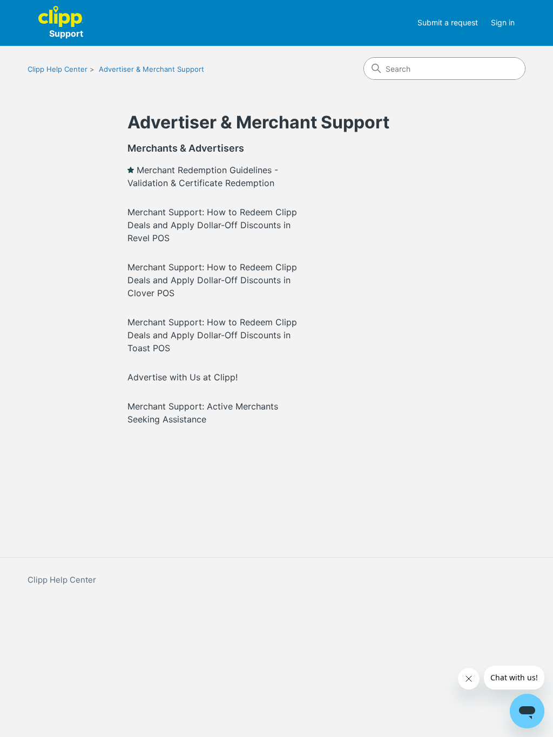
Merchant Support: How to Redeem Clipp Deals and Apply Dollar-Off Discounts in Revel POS (212, 225)
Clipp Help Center (57, 69)
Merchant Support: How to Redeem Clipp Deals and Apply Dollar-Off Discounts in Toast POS (212, 335)
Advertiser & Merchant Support (151, 69)
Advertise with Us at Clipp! (182, 377)
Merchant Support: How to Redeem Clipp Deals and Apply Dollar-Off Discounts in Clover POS (212, 280)
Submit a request (447, 22)
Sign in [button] (503, 22)
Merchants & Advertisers (185, 148)
